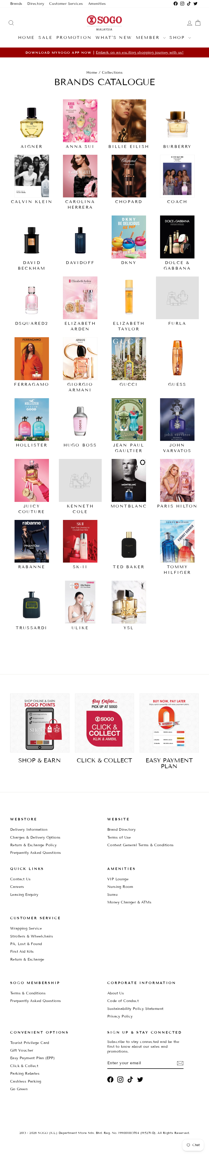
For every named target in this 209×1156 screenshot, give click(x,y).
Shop (178, 37)
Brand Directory (121, 829)
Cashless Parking (25, 1081)
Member (149, 37)
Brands (16, 4)
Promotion (74, 37)
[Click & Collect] (104, 722)
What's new (114, 37)
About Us (115, 993)
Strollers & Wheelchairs (31, 936)
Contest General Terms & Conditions (140, 845)
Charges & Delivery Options (35, 837)
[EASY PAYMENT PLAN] (169, 722)
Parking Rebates (25, 1073)
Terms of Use (119, 837)
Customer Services (66, 4)
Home (26, 37)
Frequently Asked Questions (35, 853)
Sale (45, 37)
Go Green (19, 1089)
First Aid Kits (22, 951)
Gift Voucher (21, 1050)
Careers (17, 887)
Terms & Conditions (28, 993)
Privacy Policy (120, 1016)
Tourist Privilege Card (29, 1043)
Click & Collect (24, 1066)
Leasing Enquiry (24, 894)
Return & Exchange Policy (33, 845)
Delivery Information (28, 829)
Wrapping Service (26, 928)
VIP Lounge (117, 879)
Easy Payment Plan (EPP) (32, 1058)
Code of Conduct (123, 1001)
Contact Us (20, 879)
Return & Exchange (27, 959)
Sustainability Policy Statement (135, 1009)
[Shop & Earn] (39, 722)
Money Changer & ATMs (129, 902)
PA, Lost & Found (26, 944)
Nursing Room (120, 887)
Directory (35, 4)
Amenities (97, 4)
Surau (112, 894)
